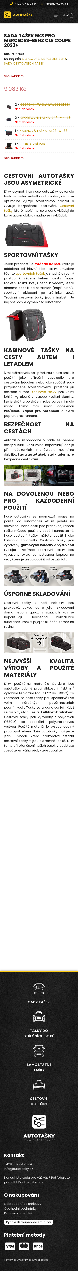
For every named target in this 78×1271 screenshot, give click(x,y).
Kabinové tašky (43, 392)
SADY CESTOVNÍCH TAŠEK (24, 63)
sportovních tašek (30, 273)
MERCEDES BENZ (53, 58)
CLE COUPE (30, 58)
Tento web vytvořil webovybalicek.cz (26, 1259)
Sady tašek (39, 1002)
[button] (56, 15)
